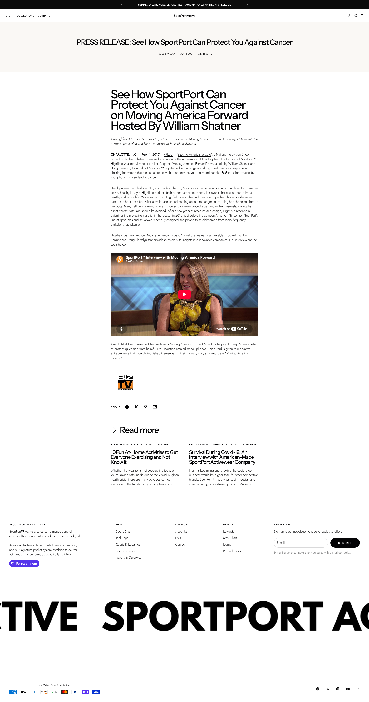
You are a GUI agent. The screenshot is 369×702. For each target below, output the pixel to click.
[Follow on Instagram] (338, 689)
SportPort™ (156, 168)
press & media (166, 53)
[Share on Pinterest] (145, 407)
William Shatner (238, 163)
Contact (180, 544)
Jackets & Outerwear (129, 557)
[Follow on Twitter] (328, 689)
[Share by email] (154, 407)
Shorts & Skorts (125, 551)
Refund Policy (232, 551)
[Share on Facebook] (127, 407)
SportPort (247, 159)
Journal (227, 544)
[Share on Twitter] (136, 407)
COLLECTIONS (25, 15)
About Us (181, 531)
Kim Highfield (211, 159)
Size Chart (230, 538)
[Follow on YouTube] (348, 689)
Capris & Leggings (128, 544)
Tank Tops (122, 538)
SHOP (8, 15)
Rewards (228, 531)
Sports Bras (123, 531)
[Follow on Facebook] (318, 689)
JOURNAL (44, 15)
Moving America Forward (194, 154)
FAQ (178, 538)
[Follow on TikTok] (358, 689)
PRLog (168, 154)
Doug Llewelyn (120, 168)
